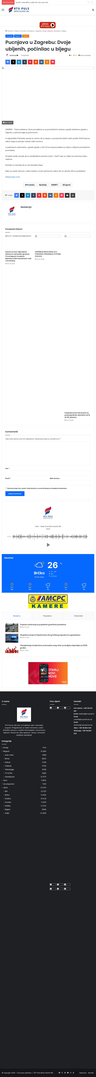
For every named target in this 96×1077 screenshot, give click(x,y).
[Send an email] (17, 55)
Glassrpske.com (12, 177)
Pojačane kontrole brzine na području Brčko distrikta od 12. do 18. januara (77, 415)
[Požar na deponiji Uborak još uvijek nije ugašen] (60, 889)
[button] (48, 545)
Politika (8, 806)
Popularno (47, 616)
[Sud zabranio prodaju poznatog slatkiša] (67, 885)
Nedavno (16, 616)
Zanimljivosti (9, 777)
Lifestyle (8, 766)
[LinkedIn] (19, 62)
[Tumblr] (24, 62)
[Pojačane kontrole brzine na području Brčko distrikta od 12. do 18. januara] (78, 323)
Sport (5, 780)
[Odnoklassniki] (47, 62)
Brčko (7, 795)
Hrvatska (30, 185)
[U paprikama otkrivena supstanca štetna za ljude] (67, 708)
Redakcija (13, 55)
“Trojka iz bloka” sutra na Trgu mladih (29, 2)
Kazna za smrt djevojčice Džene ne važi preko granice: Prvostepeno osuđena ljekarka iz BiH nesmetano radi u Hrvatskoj (18, 256)
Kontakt (91, 1073)
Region (17, 36)
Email (8, 478)
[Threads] (76, 1072)
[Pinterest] (30, 62)
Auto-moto (9, 755)
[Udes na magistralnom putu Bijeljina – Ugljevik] (60, 885)
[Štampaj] (72, 195)
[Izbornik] (3, 10)
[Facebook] (7, 62)
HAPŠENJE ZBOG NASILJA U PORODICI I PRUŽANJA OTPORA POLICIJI (48, 254)
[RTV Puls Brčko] (19, 9)
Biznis (7, 759)
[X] (13, 62)
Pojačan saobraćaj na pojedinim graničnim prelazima (43, 624)
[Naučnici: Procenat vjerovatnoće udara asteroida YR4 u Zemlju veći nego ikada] (67, 976)
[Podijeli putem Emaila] (67, 195)
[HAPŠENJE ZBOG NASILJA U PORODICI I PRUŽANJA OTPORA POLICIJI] (48, 242)
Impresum (83, 1073)
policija (43, 185)
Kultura (7, 762)
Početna (10, 31)
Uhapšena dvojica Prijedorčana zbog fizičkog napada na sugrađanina (50, 635)
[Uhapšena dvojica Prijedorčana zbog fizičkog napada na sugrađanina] (11, 638)
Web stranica (55, 478)
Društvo (8, 799)
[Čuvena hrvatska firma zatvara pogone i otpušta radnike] (60, 708)
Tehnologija (9, 769)
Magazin (6, 751)
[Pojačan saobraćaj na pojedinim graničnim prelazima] (11, 627)
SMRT (55, 185)
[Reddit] (35, 62)
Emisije (5, 748)
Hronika (23, 31)
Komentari (78, 616)
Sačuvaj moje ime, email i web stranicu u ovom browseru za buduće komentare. (37, 488)
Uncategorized (8, 784)
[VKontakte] (41, 62)
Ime (7, 468)
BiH (6, 791)
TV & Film (8, 773)
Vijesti (17, 31)
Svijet (7, 813)
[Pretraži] (93, 10)
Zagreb (67, 185)
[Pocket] (52, 62)
